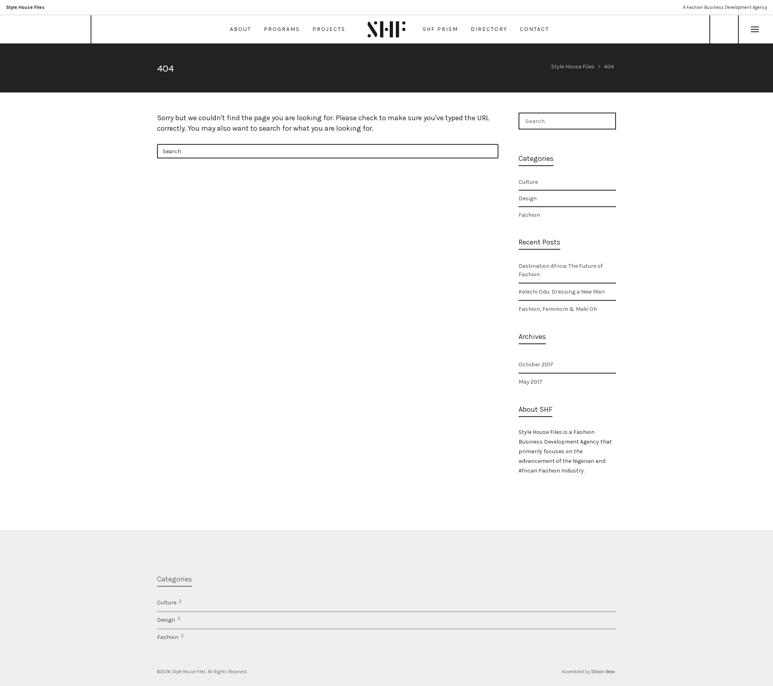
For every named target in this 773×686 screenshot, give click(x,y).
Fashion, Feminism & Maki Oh (558, 309)
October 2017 (536, 364)
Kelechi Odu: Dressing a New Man (562, 291)
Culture (528, 182)
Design (528, 198)
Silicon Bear (603, 671)
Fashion (529, 215)
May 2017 (530, 381)
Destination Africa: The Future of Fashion (561, 270)
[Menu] (755, 30)
